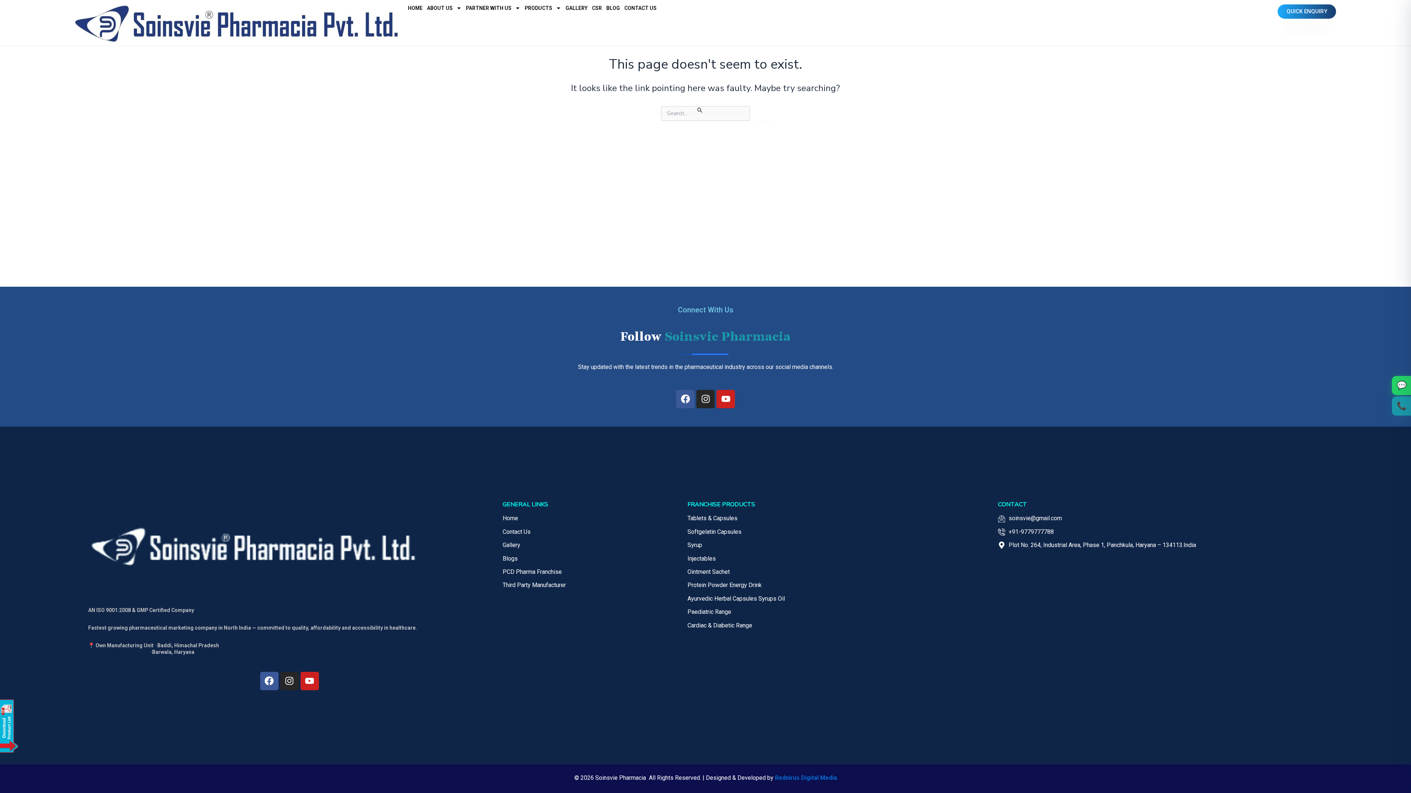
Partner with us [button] (488, 8)
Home (415, 8)
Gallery (577, 8)
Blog (613, 8)
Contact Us (640, 8)
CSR (597, 8)
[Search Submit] (700, 109)
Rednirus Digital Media (806, 777)
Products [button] (538, 8)
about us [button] (440, 8)
